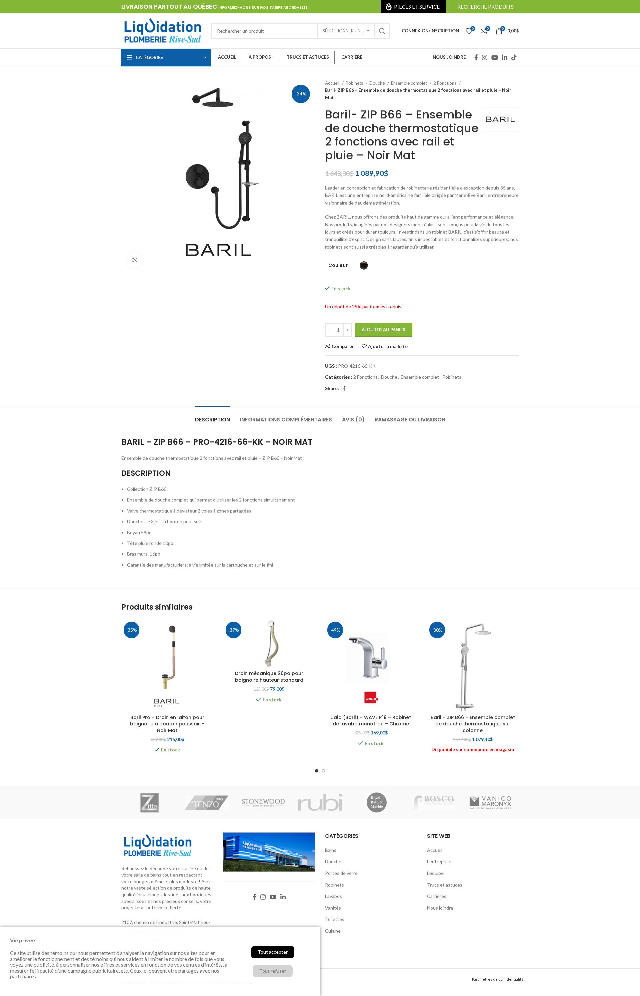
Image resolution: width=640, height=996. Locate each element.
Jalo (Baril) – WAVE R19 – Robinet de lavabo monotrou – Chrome (371, 720)
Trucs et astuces (444, 885)
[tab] (212, 416)
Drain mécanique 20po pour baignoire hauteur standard (269, 676)
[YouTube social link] (494, 57)
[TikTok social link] (514, 57)
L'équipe (435, 873)
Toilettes (334, 919)
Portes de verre (341, 873)
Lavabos (333, 896)
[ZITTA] (149, 802)
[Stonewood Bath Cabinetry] (263, 802)
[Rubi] (320, 802)
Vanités (333, 908)
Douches (334, 861)
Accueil (332, 83)
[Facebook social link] (476, 57)
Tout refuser (272, 971)
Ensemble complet (409, 83)
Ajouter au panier (384, 329)
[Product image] (167, 665)
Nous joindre (440, 908)
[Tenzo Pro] (206, 802)
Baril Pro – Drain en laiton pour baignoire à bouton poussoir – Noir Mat (167, 724)
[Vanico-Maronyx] (490, 802)
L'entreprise (439, 861)
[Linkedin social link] (504, 57)
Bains (330, 850)
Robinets (355, 83)
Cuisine (333, 931)
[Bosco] (433, 802)
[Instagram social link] (484, 57)
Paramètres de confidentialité (498, 979)
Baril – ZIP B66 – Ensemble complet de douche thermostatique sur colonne (473, 724)
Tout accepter (273, 952)
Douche (377, 83)
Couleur (338, 265)
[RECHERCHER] (382, 31)
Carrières (436, 896)
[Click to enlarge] (134, 260)
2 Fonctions (445, 83)
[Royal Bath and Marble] (376, 802)
